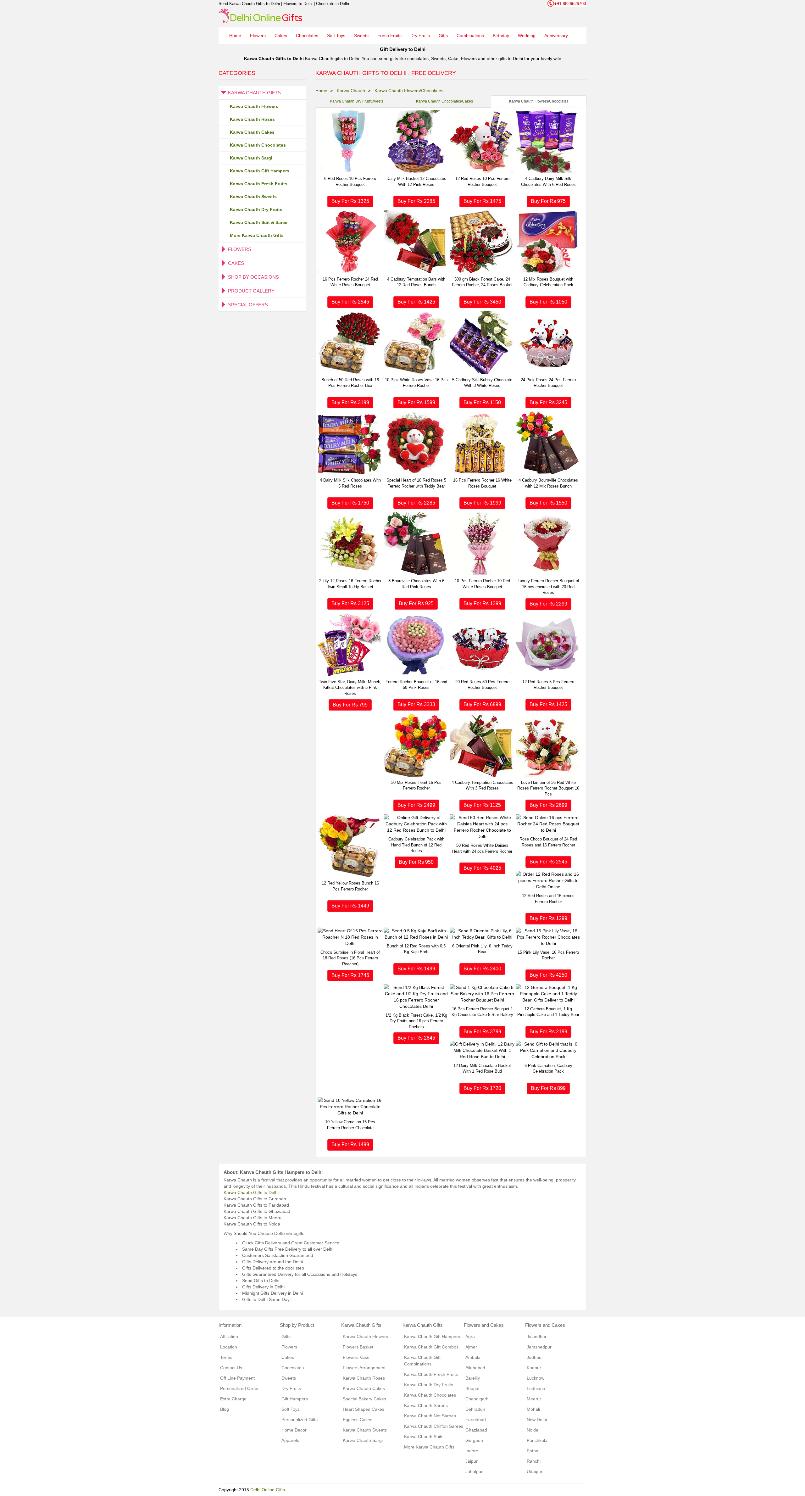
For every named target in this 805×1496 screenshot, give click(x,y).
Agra (470, 1336)
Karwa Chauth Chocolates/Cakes (444, 101)
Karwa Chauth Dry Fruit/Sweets (356, 101)
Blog (224, 1409)
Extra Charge (233, 1398)
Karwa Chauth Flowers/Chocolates (539, 101)
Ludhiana (536, 1388)
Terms (226, 1357)
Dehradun (475, 1409)
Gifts (443, 35)
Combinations (470, 35)
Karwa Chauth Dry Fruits (256, 209)
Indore (471, 1450)
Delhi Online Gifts (267, 1489)
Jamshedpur (539, 1346)
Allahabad (475, 1367)
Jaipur (471, 1461)
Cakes (281, 35)
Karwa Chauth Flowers (254, 106)
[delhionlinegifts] (261, 15)
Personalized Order (239, 1388)
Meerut (534, 1398)
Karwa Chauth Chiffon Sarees (433, 1426)
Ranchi (534, 1461)
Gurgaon (474, 1440)
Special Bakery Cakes (364, 1398)
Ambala (472, 1357)
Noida (532, 1429)
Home (235, 35)
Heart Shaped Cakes (363, 1409)
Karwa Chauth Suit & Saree (258, 222)
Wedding (527, 35)
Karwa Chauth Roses (252, 119)
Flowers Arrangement (364, 1367)
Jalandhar (537, 1336)
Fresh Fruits (389, 35)
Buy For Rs (350, 201)
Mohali (533, 1409)
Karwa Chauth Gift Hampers (259, 170)
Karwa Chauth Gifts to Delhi (251, 1192)
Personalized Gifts (299, 1419)
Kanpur (534, 1367)
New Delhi (537, 1419)
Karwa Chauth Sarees (426, 1405)
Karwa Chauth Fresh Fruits (258, 183)
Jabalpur (474, 1471)
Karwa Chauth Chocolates (258, 145)
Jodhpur (535, 1357)
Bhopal (472, 1388)
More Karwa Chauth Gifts (257, 235)
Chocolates (307, 35)
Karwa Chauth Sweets (253, 196)
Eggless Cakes (357, 1419)
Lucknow (535, 1378)
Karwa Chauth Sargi (251, 157)
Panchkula (537, 1440)
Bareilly (472, 1378)
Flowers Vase (356, 1357)
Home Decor (294, 1429)
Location (228, 1346)
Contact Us (231, 1367)
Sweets (361, 35)
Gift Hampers (294, 1398)
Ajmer (471, 1346)
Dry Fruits (420, 35)
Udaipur (534, 1471)
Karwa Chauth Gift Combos (431, 1346)
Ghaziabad (476, 1429)
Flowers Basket (358, 1346)
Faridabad (475, 1419)
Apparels (290, 1440)
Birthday (501, 35)
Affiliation (229, 1336)
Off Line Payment (237, 1378)
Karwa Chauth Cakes (252, 132)
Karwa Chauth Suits (423, 1436)
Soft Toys (336, 35)
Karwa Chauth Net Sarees (430, 1415)
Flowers (258, 35)
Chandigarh (477, 1398)
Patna (532, 1450)
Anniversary (556, 35)
